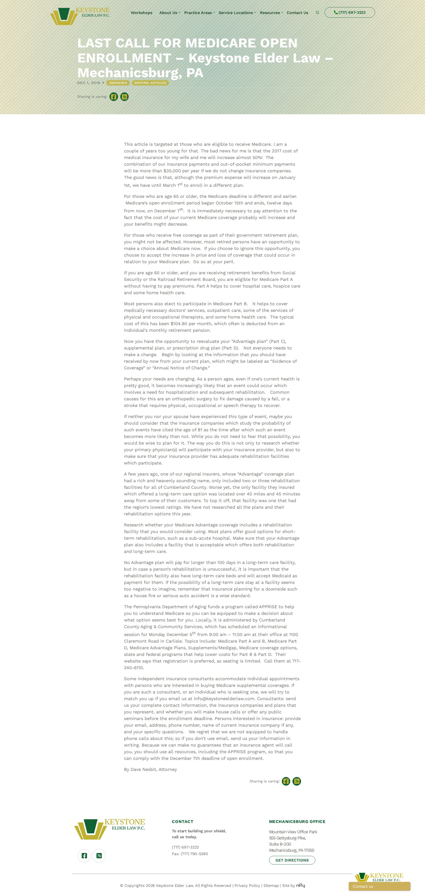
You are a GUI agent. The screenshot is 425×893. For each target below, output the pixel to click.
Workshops (141, 12)
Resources (270, 12)
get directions (292, 860)
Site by (288, 885)
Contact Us (297, 12)
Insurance (118, 83)
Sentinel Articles (150, 83)
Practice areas (198, 12)
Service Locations (236, 12)
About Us (168, 12)
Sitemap (271, 885)
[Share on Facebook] (113, 96)
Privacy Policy (247, 885)
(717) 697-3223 (351, 12)
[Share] (124, 96)
